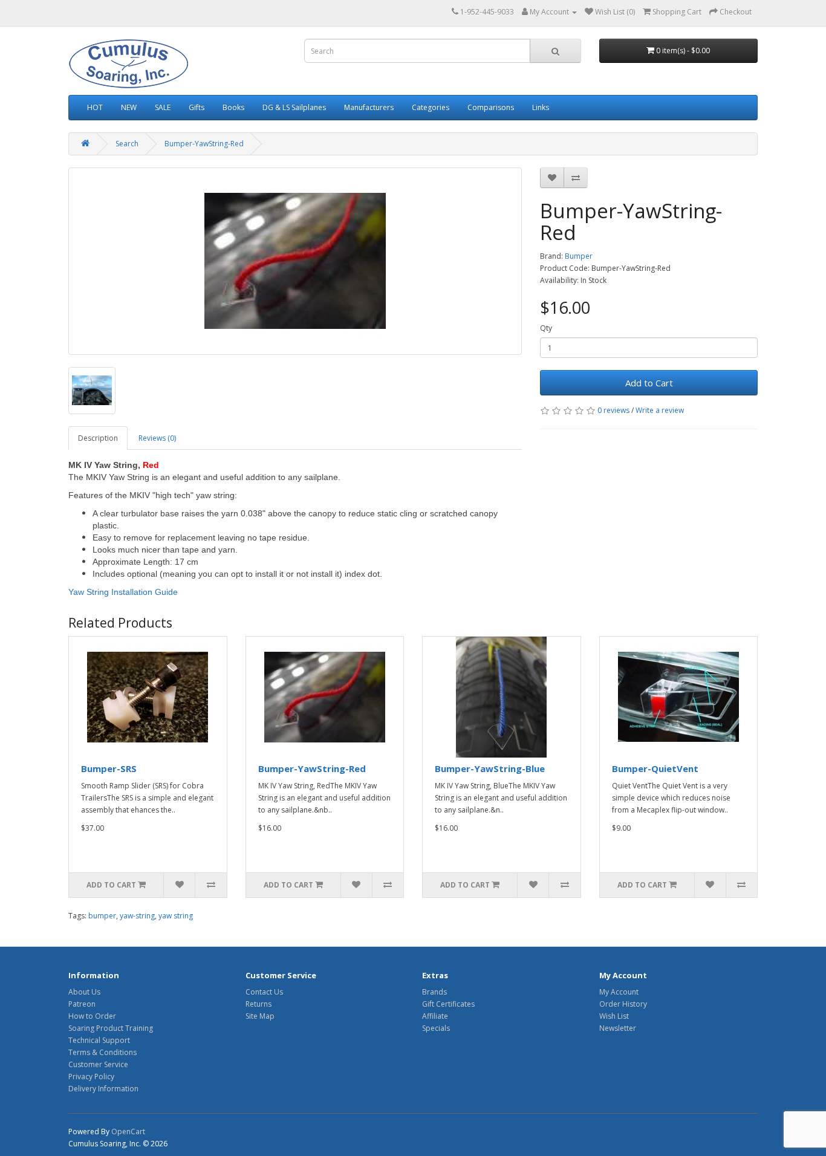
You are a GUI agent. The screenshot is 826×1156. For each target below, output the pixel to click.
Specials (436, 1028)
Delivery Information (103, 1088)
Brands (434, 992)
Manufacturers (369, 107)
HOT (95, 107)
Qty (546, 328)
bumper (102, 916)
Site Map (260, 1016)
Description (98, 438)
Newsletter (617, 1028)
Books (233, 107)
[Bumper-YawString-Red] (295, 261)
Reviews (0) (157, 438)
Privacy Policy (91, 1076)
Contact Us (264, 992)
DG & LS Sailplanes (294, 107)
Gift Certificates (448, 1004)
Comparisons (490, 107)
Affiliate (435, 1016)
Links (540, 107)
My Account (619, 992)
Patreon (82, 1004)
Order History (623, 1004)
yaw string (175, 916)
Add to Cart (649, 383)
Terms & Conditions (102, 1052)
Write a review (660, 410)
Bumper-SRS (109, 768)
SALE (163, 107)
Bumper (579, 256)
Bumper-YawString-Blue (490, 768)
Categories (430, 107)
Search (126, 143)
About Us (84, 992)
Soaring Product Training (110, 1028)
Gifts (196, 107)
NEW (129, 107)
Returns (259, 1004)
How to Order (92, 1016)
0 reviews (613, 410)
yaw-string (137, 916)
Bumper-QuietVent (655, 768)
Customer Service (98, 1064)
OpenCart (128, 1131)
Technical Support (99, 1040)
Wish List (614, 1016)
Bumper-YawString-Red (204, 143)
